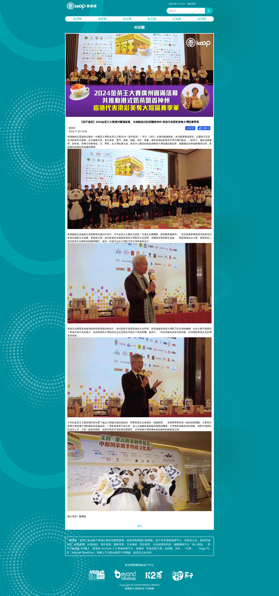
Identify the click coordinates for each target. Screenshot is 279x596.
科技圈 (127, 19)
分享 (191, 128)
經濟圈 (77, 19)
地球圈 (201, 19)
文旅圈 (176, 19)
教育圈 (151, 19)
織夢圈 (102, 19)
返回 (139, 525)
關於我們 (192, 3)
